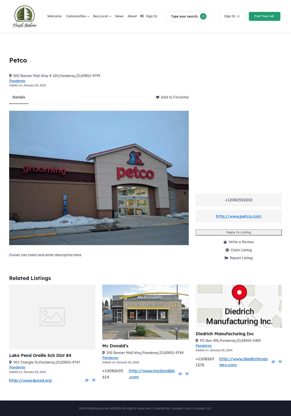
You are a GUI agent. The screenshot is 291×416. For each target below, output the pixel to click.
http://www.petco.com (238, 216)
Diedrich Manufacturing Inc (225, 333)
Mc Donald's (115, 345)
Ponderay (17, 81)
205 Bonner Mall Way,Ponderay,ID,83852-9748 (145, 353)
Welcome (54, 16)
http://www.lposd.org (30, 380)
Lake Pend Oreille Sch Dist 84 (40, 355)
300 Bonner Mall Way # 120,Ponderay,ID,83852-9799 (56, 76)
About (132, 16)
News (119, 16)
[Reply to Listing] (87, 380)
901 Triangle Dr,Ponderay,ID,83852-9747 (46, 362)
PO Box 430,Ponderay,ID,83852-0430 (230, 340)
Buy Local (100, 16)
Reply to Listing (238, 232)
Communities (76, 16)
